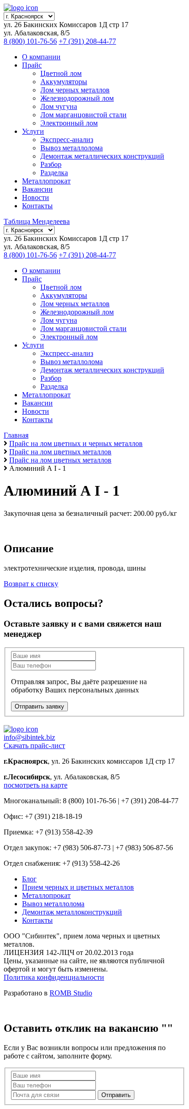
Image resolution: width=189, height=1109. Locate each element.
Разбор (50, 164)
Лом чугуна (58, 106)
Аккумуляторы (63, 82)
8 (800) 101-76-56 (30, 41)
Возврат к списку (31, 584)
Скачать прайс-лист (34, 745)
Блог (29, 879)
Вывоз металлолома (71, 148)
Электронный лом (69, 123)
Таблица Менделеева (37, 221)
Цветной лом (61, 73)
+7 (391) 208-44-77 (87, 41)
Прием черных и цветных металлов (78, 887)
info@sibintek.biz (29, 737)
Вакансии (37, 189)
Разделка (54, 173)
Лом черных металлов (75, 90)
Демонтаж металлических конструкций (102, 156)
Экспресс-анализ (66, 139)
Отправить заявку (39, 706)
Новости (35, 197)
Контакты (37, 206)
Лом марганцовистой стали (83, 115)
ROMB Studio (71, 993)
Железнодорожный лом (77, 98)
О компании (41, 57)
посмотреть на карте (35, 785)
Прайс (32, 65)
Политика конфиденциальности (54, 977)
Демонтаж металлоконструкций (72, 912)
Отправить (116, 1095)
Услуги (33, 131)
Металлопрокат (46, 181)
